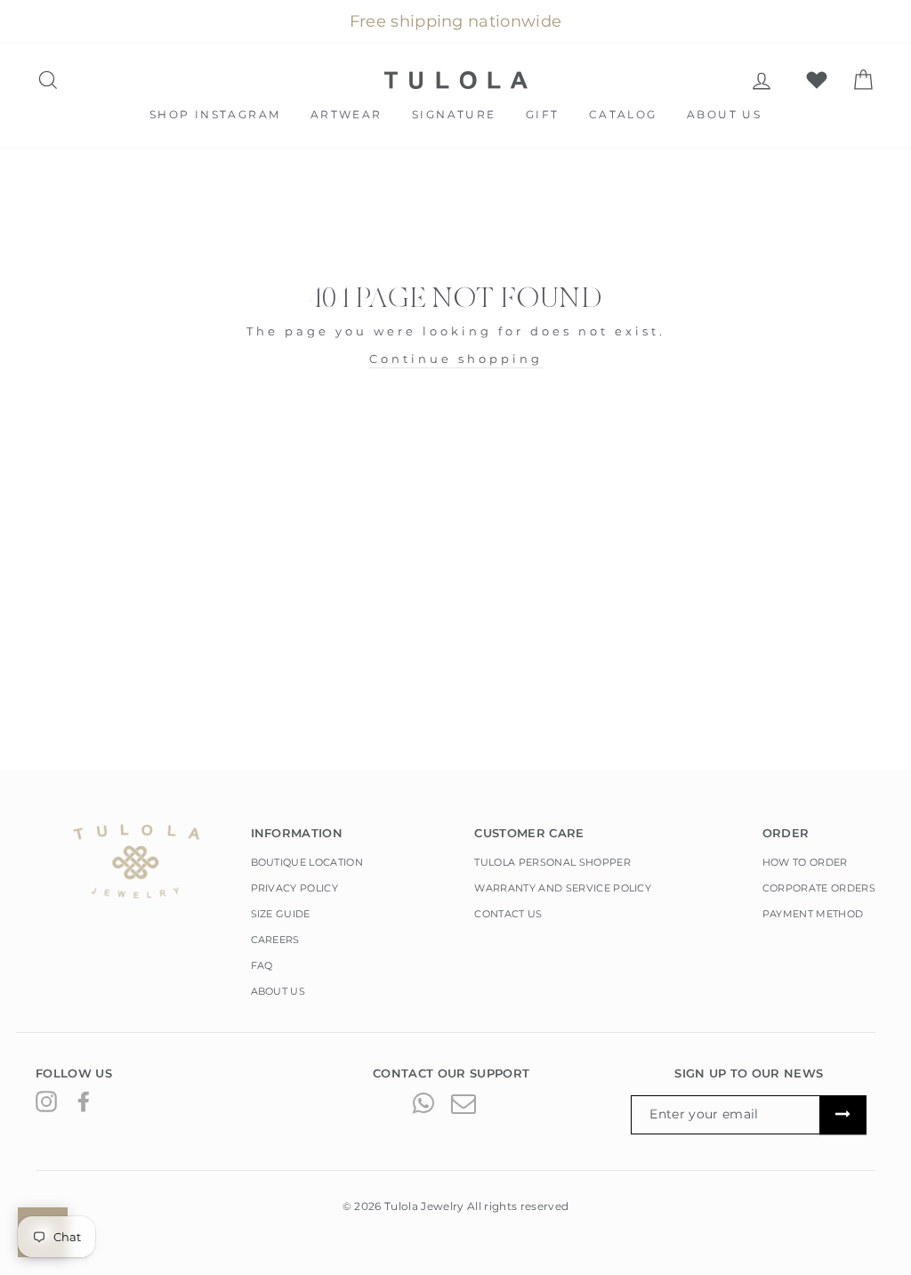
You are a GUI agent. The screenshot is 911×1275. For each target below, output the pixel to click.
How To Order (805, 862)
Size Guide (280, 914)
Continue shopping (456, 358)
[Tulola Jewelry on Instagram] (46, 1101)
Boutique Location (307, 862)
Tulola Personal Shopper (552, 862)
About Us (724, 114)
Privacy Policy (295, 888)
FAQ (262, 965)
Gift (543, 114)
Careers (275, 939)
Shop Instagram (215, 114)
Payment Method (813, 914)
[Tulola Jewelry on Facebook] (83, 1101)
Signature (454, 114)
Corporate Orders (818, 888)
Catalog (623, 114)
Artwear (346, 114)
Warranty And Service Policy (562, 888)
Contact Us (508, 914)
